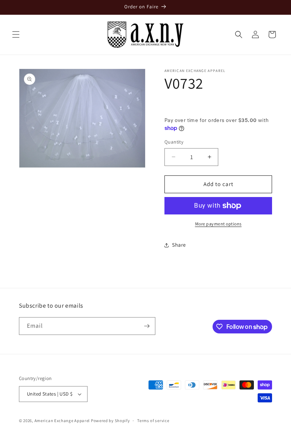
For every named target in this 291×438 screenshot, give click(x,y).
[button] (16, 34)
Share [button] (179, 244)
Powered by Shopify (110, 420)
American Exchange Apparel (62, 420)
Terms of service (153, 420)
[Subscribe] (146, 326)
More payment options (218, 224)
